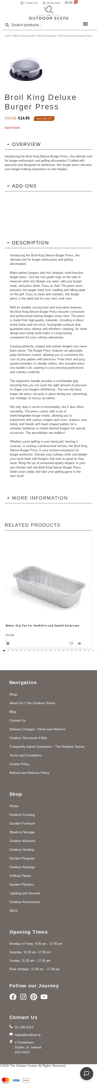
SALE (13, 910)
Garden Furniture (22, 823)
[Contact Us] (22, 2)
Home (8, 35)
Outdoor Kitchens (22, 841)
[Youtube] (44, 996)
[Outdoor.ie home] (48, 13)
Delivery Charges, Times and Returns (37, 729)
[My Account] (44, 2)
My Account (53, 2)
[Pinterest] (33, 996)
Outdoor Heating (21, 849)
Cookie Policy (19, 764)
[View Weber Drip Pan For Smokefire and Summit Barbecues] (48, 579)
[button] (85, 24)
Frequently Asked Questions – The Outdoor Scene (47, 746)
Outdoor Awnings (22, 867)
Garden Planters (21, 884)
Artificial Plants (20, 876)
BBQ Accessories (46, 35)
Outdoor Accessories (24, 902)
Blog (12, 712)
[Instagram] (23, 996)
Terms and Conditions (25, 755)
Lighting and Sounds (24, 893)
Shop (13, 694)
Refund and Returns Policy (29, 773)
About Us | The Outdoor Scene (32, 703)
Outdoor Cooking (22, 815)
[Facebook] (12, 996)
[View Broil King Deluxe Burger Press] (26, 66)
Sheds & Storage (22, 832)
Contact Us (31, 2)
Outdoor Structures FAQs (28, 738)
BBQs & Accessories (24, 35)
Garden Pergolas (22, 858)
